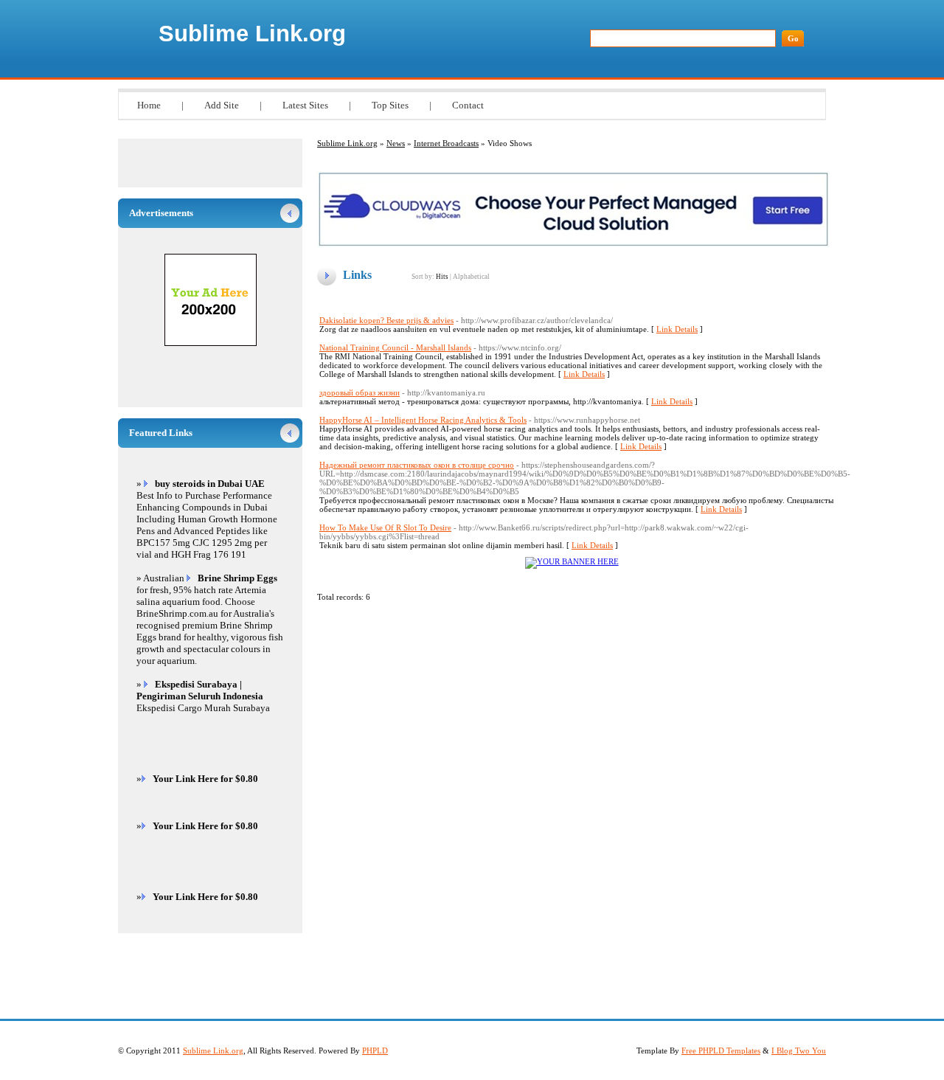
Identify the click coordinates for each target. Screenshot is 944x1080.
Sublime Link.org (252, 33)
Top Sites (390, 105)
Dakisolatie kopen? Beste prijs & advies (386, 320)
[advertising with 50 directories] (572, 561)
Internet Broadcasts (446, 143)
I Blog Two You (798, 1050)
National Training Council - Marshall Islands (395, 347)
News (395, 143)
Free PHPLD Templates (720, 1050)
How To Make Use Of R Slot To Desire (385, 527)
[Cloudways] (573, 244)
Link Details (677, 329)
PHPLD (375, 1050)
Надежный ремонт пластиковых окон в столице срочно (416, 464)
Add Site (221, 105)
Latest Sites (305, 105)
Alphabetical (471, 276)
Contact (468, 105)
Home (149, 105)
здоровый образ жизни (359, 392)
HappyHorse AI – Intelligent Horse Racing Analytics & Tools (423, 419)
